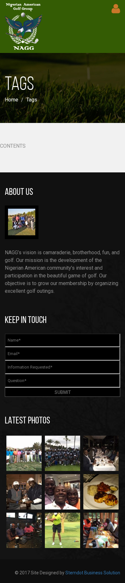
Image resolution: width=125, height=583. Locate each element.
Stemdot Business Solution (92, 572)
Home (11, 100)
